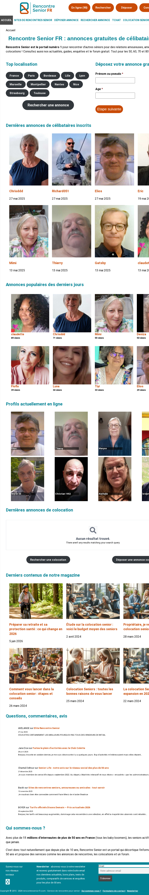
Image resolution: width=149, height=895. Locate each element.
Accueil (6, 20)
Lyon (82, 75)
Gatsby (100, 263)
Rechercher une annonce (48, 105)
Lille (67, 75)
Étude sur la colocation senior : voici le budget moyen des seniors (91, 627)
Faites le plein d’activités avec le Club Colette (59, 748)
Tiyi (97, 386)
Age (99, 89)
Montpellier (38, 84)
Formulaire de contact (114, 891)
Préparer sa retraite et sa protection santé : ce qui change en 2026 (35, 629)
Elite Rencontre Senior (47, 728)
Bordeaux (50, 75)
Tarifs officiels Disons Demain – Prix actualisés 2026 (60, 807)
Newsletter (132, 891)
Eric (140, 191)
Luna (56, 386)
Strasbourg (17, 93)
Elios (98, 191)
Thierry (57, 263)
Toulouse (40, 93)
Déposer (126, 7)
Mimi (12, 263)
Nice (76, 84)
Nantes (59, 84)
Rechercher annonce (95, 20)
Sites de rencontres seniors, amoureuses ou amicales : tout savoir (66, 787)
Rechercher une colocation (48, 559)
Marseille (16, 84)
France (14, 75)
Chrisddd (16, 191)
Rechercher (103, 7)
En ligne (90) (79, 7)
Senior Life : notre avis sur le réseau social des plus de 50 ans (74, 767)
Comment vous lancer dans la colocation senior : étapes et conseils (31, 693)
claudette (17, 334)
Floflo (15, 386)
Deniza (141, 334)
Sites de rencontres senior (33, 20)
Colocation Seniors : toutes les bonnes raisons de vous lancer (89, 691)
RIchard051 (60, 191)
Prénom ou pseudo (109, 74)
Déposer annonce (66, 20)
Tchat (116, 20)
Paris (31, 75)
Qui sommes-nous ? (91, 891)
